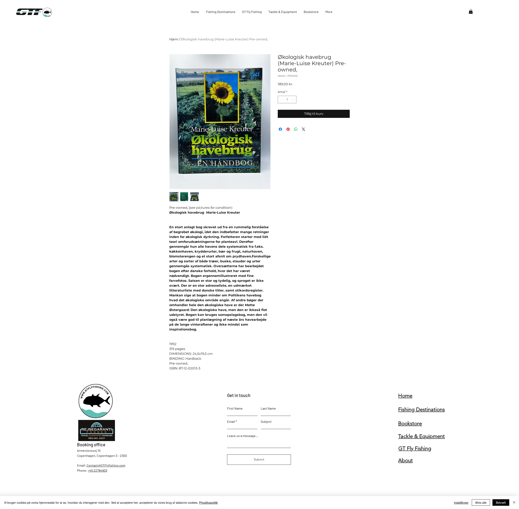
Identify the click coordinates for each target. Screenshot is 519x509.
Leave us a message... (242, 435)
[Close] (514, 502)
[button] (471, 11)
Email (231, 421)
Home (405, 396)
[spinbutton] (287, 99)
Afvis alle (481, 502)
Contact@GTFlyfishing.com (106, 465)
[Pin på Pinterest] (288, 129)
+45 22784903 (97, 470)
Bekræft (501, 502)
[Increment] (293, 99)
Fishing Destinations (421, 409)
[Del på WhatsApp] (295, 129)
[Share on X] (303, 129)
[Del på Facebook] (280, 129)
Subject (266, 421)
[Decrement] (280, 99)
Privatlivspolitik (208, 502)
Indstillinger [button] (461, 502)
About (405, 460)
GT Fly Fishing (414, 448)
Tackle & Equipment (421, 436)
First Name (235, 408)
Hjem (173, 39)
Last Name (268, 408)
